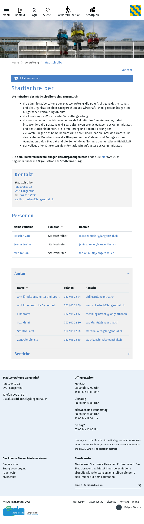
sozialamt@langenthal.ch (102, 322)
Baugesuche (10, 464)
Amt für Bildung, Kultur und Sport (38, 296)
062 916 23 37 (72, 314)
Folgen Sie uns (132, 507)
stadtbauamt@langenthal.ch (104, 331)
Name (21, 287)
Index (135, 501)
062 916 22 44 (72, 296)
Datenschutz (96, 501)
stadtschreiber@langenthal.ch (34, 199)
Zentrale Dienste (27, 339)
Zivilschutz (9, 477)
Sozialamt (23, 322)
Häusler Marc (22, 236)
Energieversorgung (14, 468)
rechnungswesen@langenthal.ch (106, 314)
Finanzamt (23, 314)
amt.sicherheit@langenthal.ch (105, 305)
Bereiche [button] (22, 354)
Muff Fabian (21, 253)
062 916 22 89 (72, 305)
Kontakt (84, 227)
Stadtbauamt (25, 331)
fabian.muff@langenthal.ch (96, 253)
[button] (32, 63)
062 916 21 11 (21, 394)
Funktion (53, 227)
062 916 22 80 (72, 322)
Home (15, 62)
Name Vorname (23, 227)
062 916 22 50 (72, 331)
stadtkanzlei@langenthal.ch (104, 339)
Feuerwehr (9, 472)
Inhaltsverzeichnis (30, 78)
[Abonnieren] (139, 485)
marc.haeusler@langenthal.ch (98, 236)
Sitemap (111, 501)
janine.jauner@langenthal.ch (97, 244)
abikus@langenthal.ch (100, 296)
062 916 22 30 (28, 195)
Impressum (78, 501)
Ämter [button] (20, 273)
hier (104, 157)
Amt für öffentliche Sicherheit (36, 305)
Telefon (69, 287)
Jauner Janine (22, 244)
